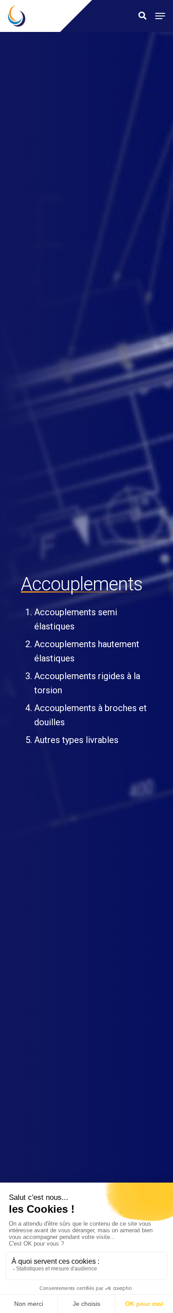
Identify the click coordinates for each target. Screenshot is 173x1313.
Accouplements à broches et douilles (90, 715)
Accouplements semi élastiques (75, 619)
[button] (160, 16)
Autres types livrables (76, 740)
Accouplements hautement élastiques (86, 651)
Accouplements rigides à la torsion (87, 683)
